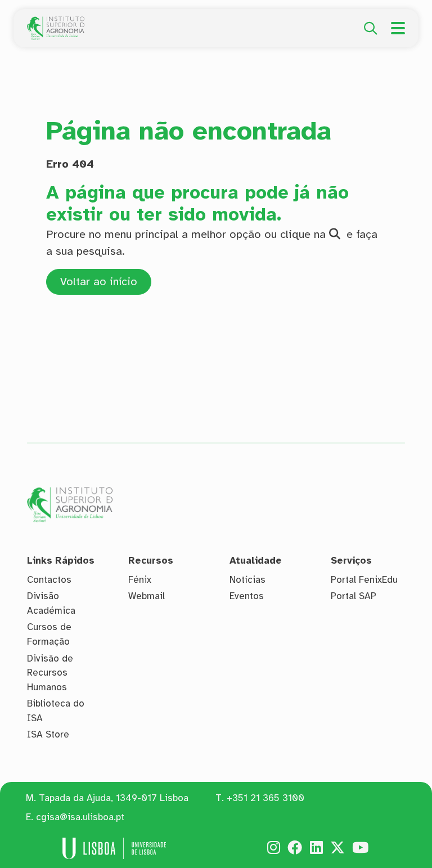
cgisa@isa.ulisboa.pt (80, 817)
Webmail (146, 596)
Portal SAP (353, 596)
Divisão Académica (51, 603)
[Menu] (398, 28)
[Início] (55, 22)
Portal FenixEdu (364, 580)
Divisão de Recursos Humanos (50, 673)
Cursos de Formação (49, 634)
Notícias (248, 580)
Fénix (139, 580)
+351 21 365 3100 (265, 798)
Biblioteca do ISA (55, 711)
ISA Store (48, 734)
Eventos (247, 596)
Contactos (49, 580)
